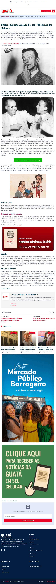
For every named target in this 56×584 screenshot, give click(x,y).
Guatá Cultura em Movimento (10, 43)
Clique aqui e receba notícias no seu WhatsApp (28, 160)
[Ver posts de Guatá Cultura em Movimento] (5, 296)
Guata (7, 581)
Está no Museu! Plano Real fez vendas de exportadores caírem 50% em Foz (9, 350)
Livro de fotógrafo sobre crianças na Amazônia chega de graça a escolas (11, 320)
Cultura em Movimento (36, 551)
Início (2, 16)
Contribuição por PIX (35, 566)
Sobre (36, 2)
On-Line (32, 548)
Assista (32, 542)
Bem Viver (33, 554)
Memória (51, 312)
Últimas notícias (9, 16)
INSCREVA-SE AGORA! (28, 520)
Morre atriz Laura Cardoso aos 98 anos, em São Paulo (45, 349)
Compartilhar (7, 45)
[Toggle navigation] (53, 11)
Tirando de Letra (34, 545)
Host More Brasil (51, 581)
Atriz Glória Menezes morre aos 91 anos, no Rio (27, 349)
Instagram (13, 303)
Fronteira (32, 556)
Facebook (13, 305)
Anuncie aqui (30, 2)
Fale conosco (43, 2)
